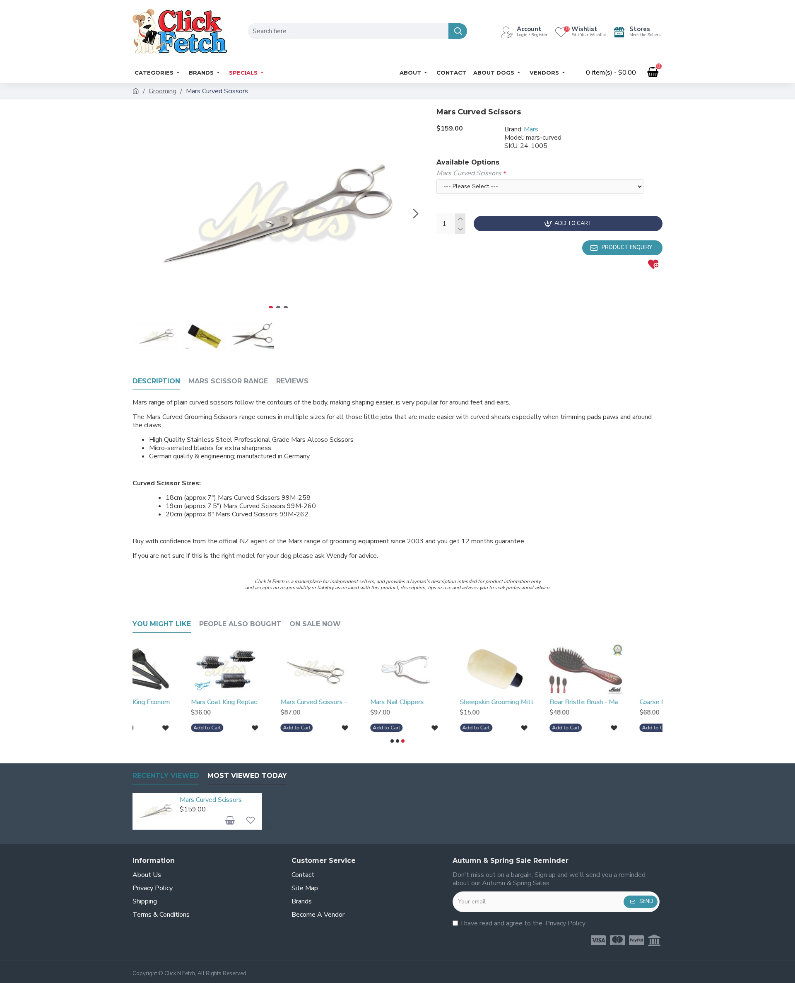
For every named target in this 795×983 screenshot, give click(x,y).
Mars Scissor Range (228, 381)
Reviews (292, 381)
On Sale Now (315, 624)
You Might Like (161, 624)
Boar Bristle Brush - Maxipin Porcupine (533, 702)
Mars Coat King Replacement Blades (175, 702)
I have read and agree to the (523, 923)
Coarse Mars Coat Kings (620, 702)
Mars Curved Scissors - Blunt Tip (264, 702)
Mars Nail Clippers (344, 702)
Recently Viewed (165, 776)
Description (156, 381)
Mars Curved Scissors (468, 173)
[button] (140, 213)
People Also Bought (240, 624)
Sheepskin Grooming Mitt (444, 702)
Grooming (162, 91)
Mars (531, 129)
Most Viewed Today (247, 776)
